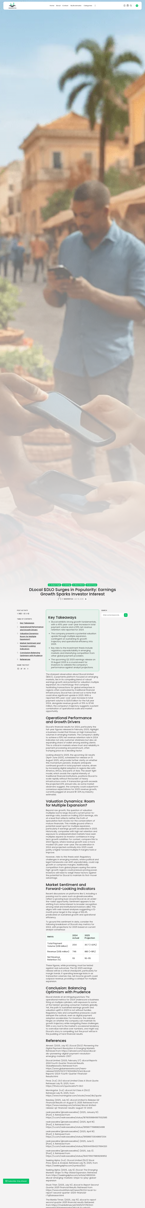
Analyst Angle (55, 585)
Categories (88, 6)
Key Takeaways (27, 623)
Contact (65, 6)
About (58, 6)
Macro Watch (79, 585)
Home (52, 6)
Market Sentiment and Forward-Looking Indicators (30, 646)
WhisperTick (68, 599)
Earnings (68, 585)
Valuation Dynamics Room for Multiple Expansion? (29, 636)
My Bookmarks (76, 6)
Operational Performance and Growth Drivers (31, 628)
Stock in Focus (91, 585)
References (25, 659)
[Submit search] (126, 615)
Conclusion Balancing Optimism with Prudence (31, 654)
